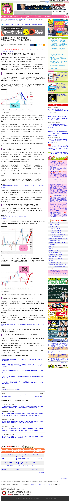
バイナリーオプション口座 (55, 262)
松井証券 (32, 465)
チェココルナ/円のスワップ (55, 232)
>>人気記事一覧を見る (64, 362)
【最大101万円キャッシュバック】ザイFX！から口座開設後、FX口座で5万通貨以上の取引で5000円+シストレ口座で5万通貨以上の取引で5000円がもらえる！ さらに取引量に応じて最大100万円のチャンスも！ (58, 198)
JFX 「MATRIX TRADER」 (7, 462)
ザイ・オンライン (42, 498)
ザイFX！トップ (4, 19)
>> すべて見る (42, 472)
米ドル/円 (5, 389)
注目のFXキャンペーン (54, 222)
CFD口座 (51, 260)
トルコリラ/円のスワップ (54, 228)
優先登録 (40, 44)
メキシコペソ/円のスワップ (55, 230)
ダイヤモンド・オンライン (28, 498)
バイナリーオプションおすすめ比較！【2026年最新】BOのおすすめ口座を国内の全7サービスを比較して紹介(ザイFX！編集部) (59, 351)
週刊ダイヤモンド (36, 498)
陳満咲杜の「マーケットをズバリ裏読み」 (27, 19)
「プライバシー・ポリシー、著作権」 (43, 484)
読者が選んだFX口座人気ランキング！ (57, 264)
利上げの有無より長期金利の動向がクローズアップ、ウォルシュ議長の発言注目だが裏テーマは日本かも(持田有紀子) (59, 348)
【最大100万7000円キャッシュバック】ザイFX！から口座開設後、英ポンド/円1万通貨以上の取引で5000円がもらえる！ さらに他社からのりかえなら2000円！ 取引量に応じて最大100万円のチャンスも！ (58, 174)
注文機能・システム (53, 250)
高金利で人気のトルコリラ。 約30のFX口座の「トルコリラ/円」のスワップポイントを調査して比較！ (58, 62)
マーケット (11, 389)
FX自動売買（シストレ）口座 (55, 258)
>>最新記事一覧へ (41, 441)
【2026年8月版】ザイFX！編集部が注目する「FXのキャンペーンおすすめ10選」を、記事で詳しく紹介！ (58, 58)
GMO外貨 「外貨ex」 (35, 454)
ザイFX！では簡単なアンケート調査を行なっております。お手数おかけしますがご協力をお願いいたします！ (58, 54)
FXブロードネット (5, 469)
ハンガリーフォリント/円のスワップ (57, 234)
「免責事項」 (32, 484)
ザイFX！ (54, 498)
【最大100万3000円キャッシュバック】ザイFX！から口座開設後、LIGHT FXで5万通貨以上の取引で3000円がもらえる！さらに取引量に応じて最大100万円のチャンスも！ (58, 214)
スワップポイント (53, 226)
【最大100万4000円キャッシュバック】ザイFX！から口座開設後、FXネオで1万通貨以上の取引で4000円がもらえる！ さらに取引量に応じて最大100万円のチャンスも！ (58, 181)
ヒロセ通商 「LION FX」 (36, 462)
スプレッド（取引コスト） (55, 224)
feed (44, 45)
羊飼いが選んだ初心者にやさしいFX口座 (58, 238)
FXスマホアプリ (52, 248)
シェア (32, 44)
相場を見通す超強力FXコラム (13, 19)
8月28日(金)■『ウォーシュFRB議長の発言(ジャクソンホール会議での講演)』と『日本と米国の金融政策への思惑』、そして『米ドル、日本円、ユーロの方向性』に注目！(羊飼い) (59, 345)
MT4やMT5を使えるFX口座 (55, 256)
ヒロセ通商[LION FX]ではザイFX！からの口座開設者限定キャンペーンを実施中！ (23, 24)
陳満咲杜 (17, 389)
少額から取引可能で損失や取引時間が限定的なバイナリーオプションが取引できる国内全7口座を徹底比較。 (58, 67)
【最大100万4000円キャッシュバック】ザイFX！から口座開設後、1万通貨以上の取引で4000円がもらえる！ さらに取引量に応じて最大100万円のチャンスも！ (58, 163)
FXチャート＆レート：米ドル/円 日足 (21, 255)
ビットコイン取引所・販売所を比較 (57, 266)
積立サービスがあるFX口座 (55, 252)
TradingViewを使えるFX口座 (55, 254)
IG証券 (17, 469)
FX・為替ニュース (53, 246)
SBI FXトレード (5, 458)
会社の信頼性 (52, 244)
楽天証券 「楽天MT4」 (35, 469)
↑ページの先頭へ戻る (65, 478)
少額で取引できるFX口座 (54, 240)
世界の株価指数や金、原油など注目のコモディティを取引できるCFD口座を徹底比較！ (58, 50)
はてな (36, 45)
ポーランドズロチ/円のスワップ (56, 236)
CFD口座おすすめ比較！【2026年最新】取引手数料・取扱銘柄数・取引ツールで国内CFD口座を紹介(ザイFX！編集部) (59, 359)
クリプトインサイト (49, 498)
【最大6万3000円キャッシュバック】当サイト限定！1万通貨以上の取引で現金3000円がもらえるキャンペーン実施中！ (58, 168)
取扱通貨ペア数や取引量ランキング (57, 242)
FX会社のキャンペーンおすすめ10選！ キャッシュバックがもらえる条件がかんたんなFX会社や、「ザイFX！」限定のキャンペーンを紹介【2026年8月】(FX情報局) (59, 356)
